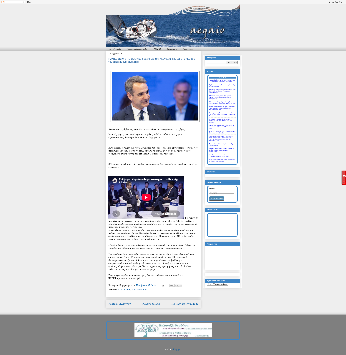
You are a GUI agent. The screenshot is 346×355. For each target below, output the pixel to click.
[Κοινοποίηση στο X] (175, 285)
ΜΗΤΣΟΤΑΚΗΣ (139, 289)
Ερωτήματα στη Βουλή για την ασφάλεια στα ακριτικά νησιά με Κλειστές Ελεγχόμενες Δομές (222, 114)
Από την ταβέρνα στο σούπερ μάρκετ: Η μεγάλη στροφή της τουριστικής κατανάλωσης (221, 150)
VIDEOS (157, 49)
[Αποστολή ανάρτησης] (163, 285)
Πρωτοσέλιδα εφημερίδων (137, 49)
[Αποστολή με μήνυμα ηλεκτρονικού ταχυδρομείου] (170, 285)
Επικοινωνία (172, 49)
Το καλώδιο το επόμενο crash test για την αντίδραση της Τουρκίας (221, 160)
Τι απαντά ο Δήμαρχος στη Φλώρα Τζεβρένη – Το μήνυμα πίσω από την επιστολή (220, 120)
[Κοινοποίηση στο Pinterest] (181, 285)
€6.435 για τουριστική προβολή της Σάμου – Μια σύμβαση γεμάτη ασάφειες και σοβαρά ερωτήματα (222, 108)
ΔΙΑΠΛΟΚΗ (124, 289)
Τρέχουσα (212, 188)
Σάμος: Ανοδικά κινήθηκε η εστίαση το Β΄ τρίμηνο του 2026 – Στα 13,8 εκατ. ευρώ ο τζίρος (222, 127)
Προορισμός (213, 192)
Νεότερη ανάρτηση (119, 303)
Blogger (177, 349)
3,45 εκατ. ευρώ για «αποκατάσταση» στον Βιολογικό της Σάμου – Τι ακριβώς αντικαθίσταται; (222, 91)
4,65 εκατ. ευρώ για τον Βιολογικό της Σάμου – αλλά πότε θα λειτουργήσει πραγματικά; (220, 97)
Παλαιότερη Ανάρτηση (184, 303)
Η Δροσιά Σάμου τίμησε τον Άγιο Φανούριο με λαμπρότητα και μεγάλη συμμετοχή (222, 80)
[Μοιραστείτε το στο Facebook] (178, 285)
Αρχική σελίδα (115, 49)
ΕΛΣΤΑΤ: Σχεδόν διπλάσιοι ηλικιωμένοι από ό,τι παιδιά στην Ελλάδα (222, 132)
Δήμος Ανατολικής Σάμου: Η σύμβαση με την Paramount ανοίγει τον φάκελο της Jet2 (222, 102)
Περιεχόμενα (188, 49)
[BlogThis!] (173, 285)
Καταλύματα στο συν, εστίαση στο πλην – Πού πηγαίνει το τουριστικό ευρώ (221, 155)
